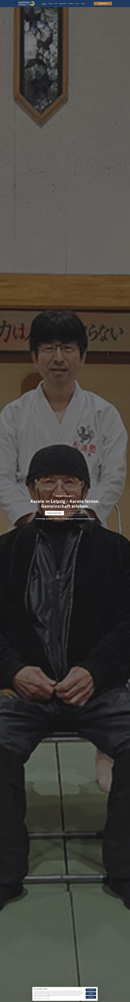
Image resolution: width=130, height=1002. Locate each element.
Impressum (47, 998)
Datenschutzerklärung (39, 998)
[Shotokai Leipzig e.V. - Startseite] (26, 3)
